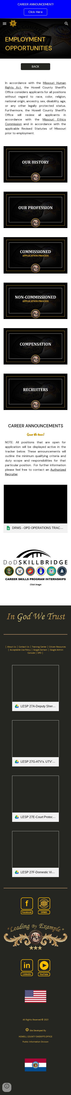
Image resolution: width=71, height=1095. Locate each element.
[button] (4, 23)
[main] (36, 43)
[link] (36, 509)
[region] (35, 9)
